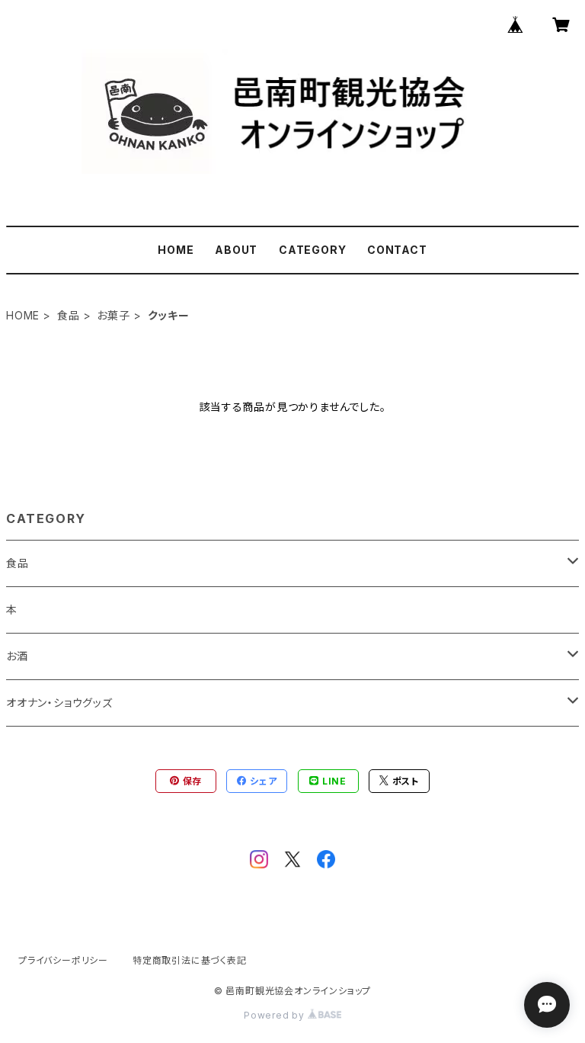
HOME (175, 249)
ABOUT (236, 249)
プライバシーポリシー (63, 960)
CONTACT (397, 249)
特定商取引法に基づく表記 (190, 960)
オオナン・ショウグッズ (59, 702)
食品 (68, 315)
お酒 (17, 656)
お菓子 (113, 315)
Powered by (276, 1015)
